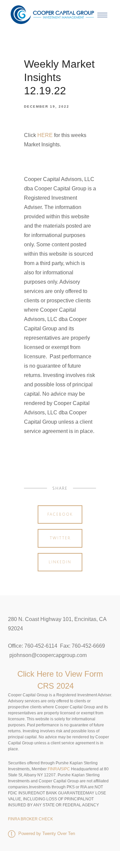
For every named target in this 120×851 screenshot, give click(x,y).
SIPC (65, 769)
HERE (45, 135)
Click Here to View (50, 673)
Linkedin (60, 562)
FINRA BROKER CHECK (30, 819)
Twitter (60, 538)
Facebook (60, 514)
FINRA (53, 769)
